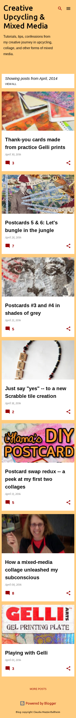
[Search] (59, 8)
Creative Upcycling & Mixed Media (25, 16)
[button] (68, 163)
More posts (38, 689)
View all (10, 84)
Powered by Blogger (40, 703)
